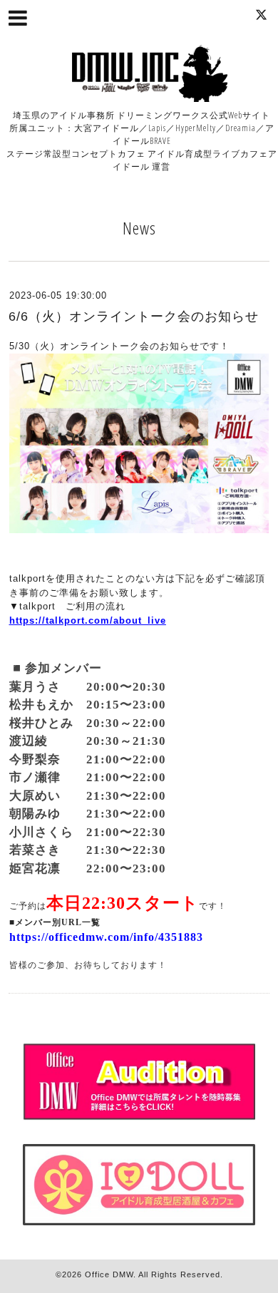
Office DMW (109, 1274)
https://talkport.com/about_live (87, 620)
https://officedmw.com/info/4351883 (106, 937)
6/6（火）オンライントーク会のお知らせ (134, 316)
